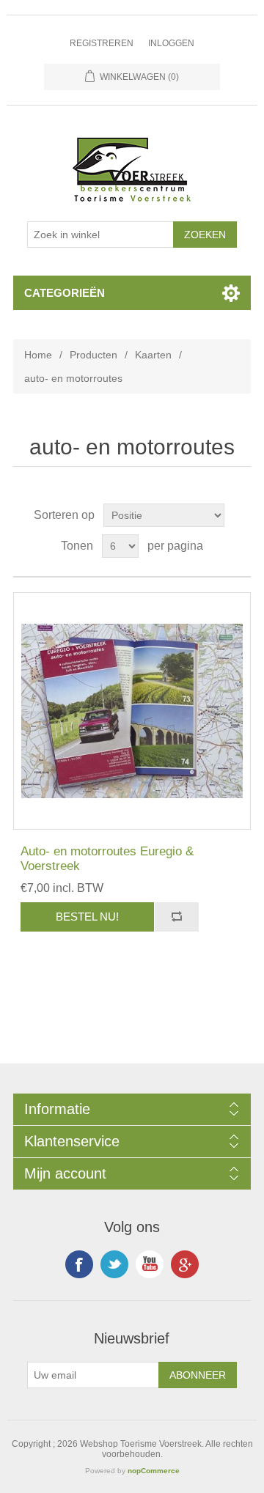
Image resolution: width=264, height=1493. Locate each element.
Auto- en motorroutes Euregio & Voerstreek (107, 858)
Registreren (101, 43)
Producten (93, 355)
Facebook (79, 1264)
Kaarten (153, 355)
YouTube (150, 1264)
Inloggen (171, 43)
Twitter (114, 1264)
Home (38, 355)
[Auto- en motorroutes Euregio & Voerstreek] (132, 711)
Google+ (185, 1264)
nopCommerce (154, 1471)
